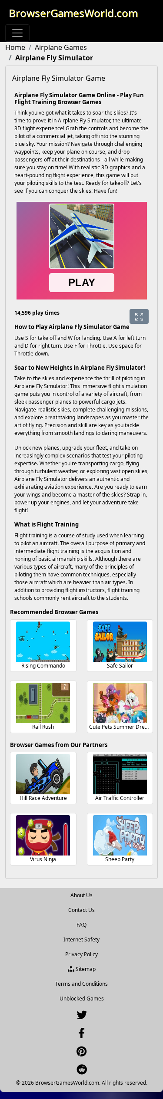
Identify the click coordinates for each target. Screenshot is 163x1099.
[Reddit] (82, 1071)
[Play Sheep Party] (120, 835)
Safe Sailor (120, 665)
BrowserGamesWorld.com (73, 13)
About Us (81, 895)
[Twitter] (82, 1016)
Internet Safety (81, 939)
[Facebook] (81, 1035)
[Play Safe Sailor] (120, 642)
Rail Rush (43, 726)
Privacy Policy (81, 954)
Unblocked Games (82, 998)
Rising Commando (43, 665)
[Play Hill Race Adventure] (43, 774)
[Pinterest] (81, 1053)
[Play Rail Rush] (43, 703)
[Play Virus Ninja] (43, 835)
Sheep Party (119, 859)
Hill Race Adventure (43, 798)
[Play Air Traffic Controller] (120, 774)
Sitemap (85, 969)
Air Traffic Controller (119, 798)
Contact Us (81, 910)
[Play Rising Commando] (43, 642)
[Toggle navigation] (17, 33)
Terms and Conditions (81, 983)
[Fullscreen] (139, 316)
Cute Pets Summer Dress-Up (124, 726)
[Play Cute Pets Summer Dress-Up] (120, 703)
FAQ (81, 924)
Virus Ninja (43, 859)
